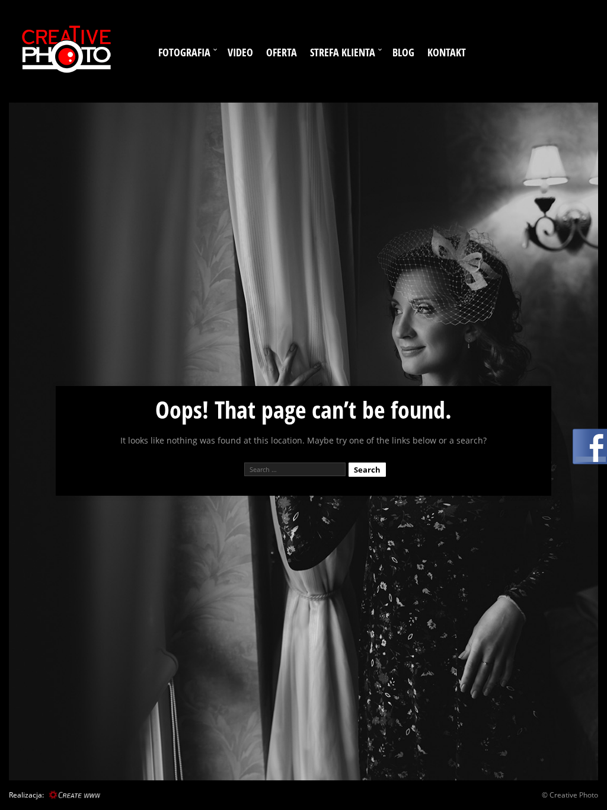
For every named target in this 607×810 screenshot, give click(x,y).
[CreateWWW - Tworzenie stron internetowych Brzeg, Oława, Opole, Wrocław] (73, 795)
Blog (403, 52)
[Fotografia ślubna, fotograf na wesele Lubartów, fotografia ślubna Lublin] (65, 51)
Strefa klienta (342, 52)
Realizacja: (26, 795)
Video (240, 52)
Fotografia (184, 52)
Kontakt (446, 52)
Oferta (281, 52)
